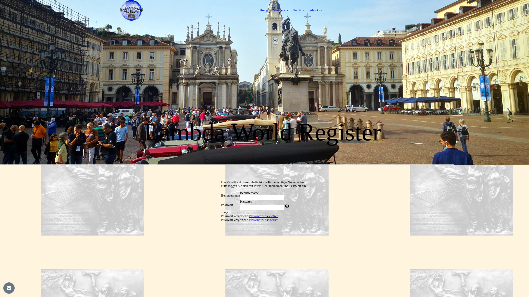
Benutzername (230, 195)
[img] (131, 10)
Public (297, 10)
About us (316, 10)
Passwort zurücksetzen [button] (263, 216)
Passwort (227, 205)
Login (226, 212)
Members (279, 10)
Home (264, 10)
